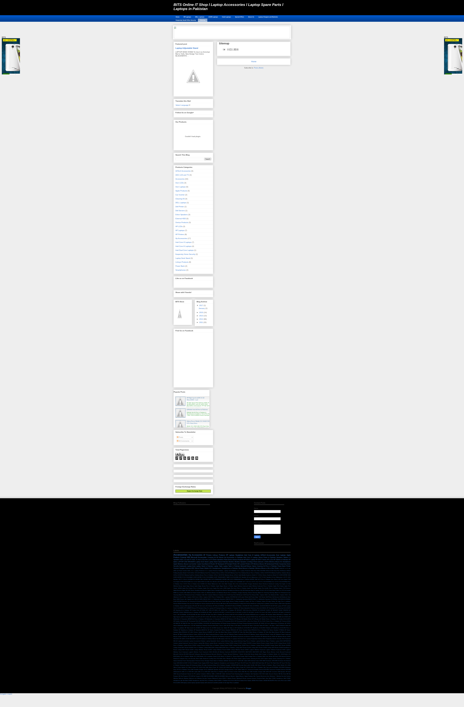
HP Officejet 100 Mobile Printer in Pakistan (264, 619)
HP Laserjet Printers (244, 564)
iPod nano (278, 680)
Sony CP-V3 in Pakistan (180, 669)
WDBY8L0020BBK (219, 676)
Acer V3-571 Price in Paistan (188, 583)
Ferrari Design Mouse (228, 601)
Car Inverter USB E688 (183, 592)
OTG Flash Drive (221, 658)
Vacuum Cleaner (273, 674)
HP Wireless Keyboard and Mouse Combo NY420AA (245, 636)
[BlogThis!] (230, 49)
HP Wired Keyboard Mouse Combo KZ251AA (190, 634)
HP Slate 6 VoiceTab (241, 625)
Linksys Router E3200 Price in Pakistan (244, 645)
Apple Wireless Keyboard (241, 586)
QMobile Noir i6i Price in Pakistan (197, 409)
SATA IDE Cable (242, 660)
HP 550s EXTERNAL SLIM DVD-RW (258, 605)
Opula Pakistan (223, 562)
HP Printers (179, 234)
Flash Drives (228, 559)
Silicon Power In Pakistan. (265, 665)
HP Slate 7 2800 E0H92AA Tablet (279, 625)
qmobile (216, 682)
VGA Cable (265, 674)
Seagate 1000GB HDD (232, 665)
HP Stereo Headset (213, 630)
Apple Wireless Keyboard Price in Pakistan (261, 586)
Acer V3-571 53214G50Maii (264, 581)
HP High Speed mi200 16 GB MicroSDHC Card (195, 399)
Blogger (248, 688)
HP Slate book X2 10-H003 (192, 627)
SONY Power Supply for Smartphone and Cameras (220, 663)
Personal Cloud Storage (202, 660)
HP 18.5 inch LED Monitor (205, 605)
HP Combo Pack (194, 610)
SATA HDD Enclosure (265, 660)
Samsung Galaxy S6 (185, 665)
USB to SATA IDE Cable (218, 674)
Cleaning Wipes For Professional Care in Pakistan (187, 594)
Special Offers (239, 17)
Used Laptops (226, 17)
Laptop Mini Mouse (203, 643)
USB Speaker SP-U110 (284, 671)
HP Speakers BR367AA (200, 630)
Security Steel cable (244, 665)
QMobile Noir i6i (228, 660)
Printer (288, 566)
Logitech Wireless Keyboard (257, 649)
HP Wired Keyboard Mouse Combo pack (215, 634)
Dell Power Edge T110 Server (257, 597)
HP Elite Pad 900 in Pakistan (214, 614)
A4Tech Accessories (183, 171)
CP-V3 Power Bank (270, 590)
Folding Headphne (239, 601)
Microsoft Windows (206, 654)
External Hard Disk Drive (214, 601)
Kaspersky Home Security (185, 254)
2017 (201, 305)
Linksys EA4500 (247, 643)
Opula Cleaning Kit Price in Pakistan (264, 566)
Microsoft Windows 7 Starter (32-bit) (238, 654)
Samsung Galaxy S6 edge (199, 665)
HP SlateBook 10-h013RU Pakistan (260, 627)
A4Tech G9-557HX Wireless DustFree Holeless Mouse (275, 573)
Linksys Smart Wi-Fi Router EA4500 (280, 645)
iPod (229, 680)
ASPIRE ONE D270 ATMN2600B (212, 579)
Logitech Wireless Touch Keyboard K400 (200, 652)
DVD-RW (232, 597)
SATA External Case (253, 660)
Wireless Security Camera (283, 676)
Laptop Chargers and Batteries (268, 17)
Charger (240, 592)
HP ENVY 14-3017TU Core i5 (257, 612)
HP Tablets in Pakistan (280, 559)
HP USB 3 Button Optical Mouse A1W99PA (200, 632)
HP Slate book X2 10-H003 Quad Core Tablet (214, 627)
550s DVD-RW (261, 570)
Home (177, 17)
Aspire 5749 (282, 588)
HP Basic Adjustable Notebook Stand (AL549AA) (252, 608)
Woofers (231, 562)
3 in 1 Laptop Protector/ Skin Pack (247, 570)
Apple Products (181, 191)
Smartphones (180, 270)
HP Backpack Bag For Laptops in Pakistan (226, 608)
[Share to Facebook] (235, 49)
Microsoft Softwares (194, 654)
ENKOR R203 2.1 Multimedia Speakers (259, 599)
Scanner (176, 568)
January (202, 308)
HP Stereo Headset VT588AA (275, 630)
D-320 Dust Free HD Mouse (234, 594)
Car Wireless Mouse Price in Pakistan (226, 592)
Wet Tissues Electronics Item (261, 676)
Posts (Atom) (258, 68)
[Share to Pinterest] (237, 49)
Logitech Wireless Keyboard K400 (275, 649)
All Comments (183, 441)
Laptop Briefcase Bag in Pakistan (265, 641)
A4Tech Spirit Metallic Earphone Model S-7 (246, 575)
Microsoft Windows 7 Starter (219, 654)
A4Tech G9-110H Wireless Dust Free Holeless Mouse (205, 573)
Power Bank (180, 266)
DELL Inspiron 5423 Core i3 (191, 597)
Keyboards (182, 566)
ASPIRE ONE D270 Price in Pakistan (260, 579)
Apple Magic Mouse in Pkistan (224, 586)
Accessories (180, 179)
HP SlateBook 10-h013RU (242, 627)
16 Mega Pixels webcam (255, 562)
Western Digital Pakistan (246, 676)
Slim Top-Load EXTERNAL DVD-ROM (274, 667)
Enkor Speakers (181, 215)
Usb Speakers (255, 674)
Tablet (239, 669)
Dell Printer (179, 207)
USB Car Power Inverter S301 (232, 671)
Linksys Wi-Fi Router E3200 (186, 649)
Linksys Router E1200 (271, 643)
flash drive (265, 678)
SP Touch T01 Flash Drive (272, 663)
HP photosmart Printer (271, 564)
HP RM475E (176, 623)
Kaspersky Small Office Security (186, 20)
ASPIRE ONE (199, 579)
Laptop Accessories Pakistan (197, 641)
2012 (201, 319)
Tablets (285, 557)
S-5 (234, 660)
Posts (180, 437)
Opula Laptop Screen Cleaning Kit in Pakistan (277, 658)
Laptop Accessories (183, 641)
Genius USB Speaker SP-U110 (188, 605)
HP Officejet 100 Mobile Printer (243, 619)
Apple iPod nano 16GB (220, 588)
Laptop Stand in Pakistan (204, 566)
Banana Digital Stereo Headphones (213, 590)
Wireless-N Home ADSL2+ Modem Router (224, 678)
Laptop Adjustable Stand (186, 48)
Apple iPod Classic (278, 586)
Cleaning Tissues (247, 592)
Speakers (279, 557)
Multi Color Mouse (268, 656)
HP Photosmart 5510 (193, 621)
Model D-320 (216, 656)
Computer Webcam (212, 594)
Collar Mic (204, 594)
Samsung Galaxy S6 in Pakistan (216, 665)
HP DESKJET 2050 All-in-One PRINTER (246, 610)
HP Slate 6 (232, 625)
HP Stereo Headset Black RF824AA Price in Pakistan (252, 630)
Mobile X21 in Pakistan (182, 656)
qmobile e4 (221, 682)
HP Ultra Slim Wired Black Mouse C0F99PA (225, 632)
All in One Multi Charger (225, 583)
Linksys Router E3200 (226, 645)
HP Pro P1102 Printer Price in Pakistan (268, 621)
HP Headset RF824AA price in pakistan (254, 614)
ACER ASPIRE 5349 (285, 575)
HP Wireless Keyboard (224, 636)
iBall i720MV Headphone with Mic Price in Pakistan (199, 680)
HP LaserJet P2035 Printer (250, 616)
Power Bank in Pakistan (216, 660)
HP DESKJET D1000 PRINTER (279, 610)
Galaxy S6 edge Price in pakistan (281, 601)
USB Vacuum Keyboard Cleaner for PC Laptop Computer (189, 674)
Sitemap (202, 20)
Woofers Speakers (241, 562)
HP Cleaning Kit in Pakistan (181, 610)
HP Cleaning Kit (271, 608)
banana (249, 678)
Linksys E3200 (238, 643)
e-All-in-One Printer (272, 568)
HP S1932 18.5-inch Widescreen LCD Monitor (271, 623)
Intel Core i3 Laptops (183, 242)
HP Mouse (220, 557)
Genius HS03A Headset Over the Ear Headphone (187, 603)
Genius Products (181, 222)
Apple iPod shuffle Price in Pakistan (268, 588)
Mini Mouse (251, 654)
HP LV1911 (206, 616)
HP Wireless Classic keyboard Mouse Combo (260, 634)
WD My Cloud (282, 674)
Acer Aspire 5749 (286, 579)
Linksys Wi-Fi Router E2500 (259, 647)
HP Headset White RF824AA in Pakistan (277, 614)
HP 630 (270, 605)
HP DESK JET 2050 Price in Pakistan (223, 610)
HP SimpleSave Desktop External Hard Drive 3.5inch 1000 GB (211, 625)
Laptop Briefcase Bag (227, 641)
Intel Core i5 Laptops (183, 246)
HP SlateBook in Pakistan (186, 630)
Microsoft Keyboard (285, 652)
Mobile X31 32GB (195, 656)
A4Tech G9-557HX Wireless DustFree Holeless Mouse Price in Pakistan (193, 575)
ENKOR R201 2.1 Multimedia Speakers (214, 599)
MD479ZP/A (256, 652)
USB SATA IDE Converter (270, 671)
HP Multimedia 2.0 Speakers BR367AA (215, 619)
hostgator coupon (6, 694)
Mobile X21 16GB (279, 654)
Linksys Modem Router (258, 643)
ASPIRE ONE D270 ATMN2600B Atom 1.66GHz (235, 579)
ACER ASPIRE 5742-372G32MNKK (203, 577)
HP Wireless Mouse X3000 (268, 636)
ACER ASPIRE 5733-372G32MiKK (183, 577)
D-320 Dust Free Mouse (249, 594)
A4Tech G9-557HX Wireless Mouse (223, 575)
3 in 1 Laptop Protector (197, 570)
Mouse (235, 656)
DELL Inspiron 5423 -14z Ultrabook (266, 594)
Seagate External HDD (186, 568)
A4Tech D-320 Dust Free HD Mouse (276, 570)
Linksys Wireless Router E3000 (240, 649)
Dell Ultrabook (283, 597)
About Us (251, 17)
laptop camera (187, 682)
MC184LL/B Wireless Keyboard (221, 652)
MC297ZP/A (241, 652)
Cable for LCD (280, 590)
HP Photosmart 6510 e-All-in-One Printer (245, 621)
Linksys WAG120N (209, 647)
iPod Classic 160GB (250, 680)
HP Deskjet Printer (231, 564)
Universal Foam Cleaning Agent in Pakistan (238, 674)
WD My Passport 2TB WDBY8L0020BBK (202, 676)
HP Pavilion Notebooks (179, 621)
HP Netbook (230, 619)
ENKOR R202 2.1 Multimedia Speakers (237, 599)
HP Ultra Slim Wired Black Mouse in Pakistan (250, 632)
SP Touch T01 (239, 663)
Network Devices (286, 656)
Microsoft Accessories (199, 557)
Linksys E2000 (229, 643)
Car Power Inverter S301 (197, 592)
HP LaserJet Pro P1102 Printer (267, 616)
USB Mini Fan (245, 671)
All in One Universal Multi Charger (242, 583)
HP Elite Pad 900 (201, 614)
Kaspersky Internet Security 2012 (275, 638)
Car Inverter (180, 195)
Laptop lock (221, 643)
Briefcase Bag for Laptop (252, 590)
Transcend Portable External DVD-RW (258, 669)
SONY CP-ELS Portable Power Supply (195, 663)
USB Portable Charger (256, 671)
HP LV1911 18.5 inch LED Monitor (219, 616)
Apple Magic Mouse (188, 586)
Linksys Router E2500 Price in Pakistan (208, 645)
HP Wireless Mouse (257, 564)
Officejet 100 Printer (232, 658)
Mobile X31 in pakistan (206, 656)
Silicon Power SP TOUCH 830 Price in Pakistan (249, 667)
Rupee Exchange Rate (194, 491)
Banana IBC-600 (240, 590)
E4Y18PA (200, 599)
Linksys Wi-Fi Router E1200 (243, 647)
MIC (261, 652)
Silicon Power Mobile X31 (180, 667)
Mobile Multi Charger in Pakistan (264, 654)
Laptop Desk (191, 566)
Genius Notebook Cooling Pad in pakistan (258, 603)
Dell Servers (180, 211)
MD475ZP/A (249, 652)
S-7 (236, 660)
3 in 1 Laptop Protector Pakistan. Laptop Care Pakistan (220, 570)
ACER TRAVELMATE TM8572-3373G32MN (226, 577)
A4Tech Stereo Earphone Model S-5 (268, 575)
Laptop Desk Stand (182, 258)
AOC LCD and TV (182, 175)
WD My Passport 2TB (185, 676)
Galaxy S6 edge (266, 601)
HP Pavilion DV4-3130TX (283, 619)
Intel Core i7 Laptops (231, 638)
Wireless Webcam (178, 678)
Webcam (227, 676)
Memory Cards (275, 652)
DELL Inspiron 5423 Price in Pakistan (210, 597)
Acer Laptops (180, 187)
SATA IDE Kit (180, 663)
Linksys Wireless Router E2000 (221, 649)
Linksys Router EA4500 (263, 645)
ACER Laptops (213, 17)
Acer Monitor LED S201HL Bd (218, 581)
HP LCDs (178, 226)
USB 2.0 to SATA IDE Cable (189, 671)
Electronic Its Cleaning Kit (189, 601)
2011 (201, 322)
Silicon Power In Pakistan (267, 557)
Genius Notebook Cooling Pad (237, 603)
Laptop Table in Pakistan (231, 566)
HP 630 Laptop (277, 605)
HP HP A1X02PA (238, 614)
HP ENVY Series (260, 559)
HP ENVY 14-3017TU (242, 612)
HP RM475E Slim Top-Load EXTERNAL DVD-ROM (195, 623)
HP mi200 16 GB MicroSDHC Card (189, 638)
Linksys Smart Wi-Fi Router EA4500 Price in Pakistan (188, 647)
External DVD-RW (202, 601)
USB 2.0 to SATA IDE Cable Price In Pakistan (211, 671)
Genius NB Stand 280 (222, 603)
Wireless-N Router (241, 678)
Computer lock (222, 594)
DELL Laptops (199, 17)
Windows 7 (273, 676)
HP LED (200, 616)
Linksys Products (181, 262)
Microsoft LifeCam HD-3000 (181, 654)
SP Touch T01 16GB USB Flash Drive (253, 663)
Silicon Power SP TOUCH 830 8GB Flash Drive (222, 667)
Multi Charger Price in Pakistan (253, 656)
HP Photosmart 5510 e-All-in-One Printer (210, 621)
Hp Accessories (181, 238)
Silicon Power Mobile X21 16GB (282, 665)
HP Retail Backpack (215, 623)
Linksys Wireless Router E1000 (203, 649)
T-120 (235, 669)
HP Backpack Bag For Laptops (205, 608)
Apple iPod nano (208, 588)
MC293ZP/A (234, 652)
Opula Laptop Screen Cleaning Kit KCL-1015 (251, 658)
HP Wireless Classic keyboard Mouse (237, 634)
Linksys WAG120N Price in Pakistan (225, 647)
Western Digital (235, 676)
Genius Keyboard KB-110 (209, 603)
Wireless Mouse (260, 568)
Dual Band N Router (208, 564)
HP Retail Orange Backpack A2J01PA (247, 623)
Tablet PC (244, 669)
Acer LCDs (179, 183)
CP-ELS (262, 590)
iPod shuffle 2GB (178, 682)
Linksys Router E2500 (190, 645)
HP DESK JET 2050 (206, 610)
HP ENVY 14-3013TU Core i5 (227, 612)
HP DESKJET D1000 (264, 610)
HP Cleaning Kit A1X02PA (283, 608)
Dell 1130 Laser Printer (241, 597)
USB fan (208, 674)
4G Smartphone (285, 562)
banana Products (257, 678)
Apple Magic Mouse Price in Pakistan (205, 586)
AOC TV (194, 559)
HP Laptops (187, 17)
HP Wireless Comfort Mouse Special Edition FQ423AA (203, 636)
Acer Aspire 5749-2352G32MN (181, 581)
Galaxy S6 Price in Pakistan (253, 601)
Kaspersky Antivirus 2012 (258, 638)
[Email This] (228, 49)
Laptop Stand (213, 562)
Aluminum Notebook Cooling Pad (272, 583)
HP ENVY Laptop (249, 559)
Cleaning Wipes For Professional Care (280, 592)
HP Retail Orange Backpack (229, 623)
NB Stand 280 (277, 656)
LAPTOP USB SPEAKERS (186, 562)
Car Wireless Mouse (210, 592)
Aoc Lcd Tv (209, 559)
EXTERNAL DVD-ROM (277, 599)
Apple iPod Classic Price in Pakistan (192, 588)
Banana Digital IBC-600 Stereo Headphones (189, 590)
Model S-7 (230, 656)
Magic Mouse (266, 652)
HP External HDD (227, 614)
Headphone (239, 555)
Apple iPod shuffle (252, 588)
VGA (260, 674)
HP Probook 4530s (285, 621)
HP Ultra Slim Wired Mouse (271, 632)
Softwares (288, 667)
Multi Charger (241, 656)
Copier (199, 564)
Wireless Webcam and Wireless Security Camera (198, 678)
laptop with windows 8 (207, 682)
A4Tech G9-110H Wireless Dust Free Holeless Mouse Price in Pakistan (240, 573)
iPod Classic (240, 680)
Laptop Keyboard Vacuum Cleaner (188, 643)
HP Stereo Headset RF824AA (227, 630)
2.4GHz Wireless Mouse (272, 562)
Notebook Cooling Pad (209, 658)
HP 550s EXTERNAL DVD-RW (221, 605)
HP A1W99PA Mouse (190, 608)
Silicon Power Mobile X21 (203, 568)
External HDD (180, 219)
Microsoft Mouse (246, 566)
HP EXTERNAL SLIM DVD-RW (186, 614)
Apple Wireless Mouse (180, 564)
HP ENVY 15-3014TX (272, 612)
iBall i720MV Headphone (276, 678)
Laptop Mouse (213, 643)
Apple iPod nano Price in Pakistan (237, 588)
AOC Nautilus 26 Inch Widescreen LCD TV (251, 577)
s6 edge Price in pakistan (232, 682)
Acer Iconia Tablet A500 (197, 581)
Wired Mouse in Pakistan (246, 568)
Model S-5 (223, 656)
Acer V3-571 (252, 581)
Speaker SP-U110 (219, 669)
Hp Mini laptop (221, 638)
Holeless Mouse (211, 638)
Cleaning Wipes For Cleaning (260, 592)
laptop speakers (196, 682)
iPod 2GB (234, 680)
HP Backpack (219, 564)
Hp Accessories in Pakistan (233, 557)
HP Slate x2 (231, 627)
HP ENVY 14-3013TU (213, 612)
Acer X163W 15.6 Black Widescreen (207, 583)
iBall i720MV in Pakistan (221, 680)
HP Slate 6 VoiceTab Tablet (255, 625)
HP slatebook (203, 638)
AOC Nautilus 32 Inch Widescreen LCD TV (275, 577)
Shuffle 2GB (253, 665)
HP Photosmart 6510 (228, 621)
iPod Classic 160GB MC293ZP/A (265, 680)
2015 (201, 312)
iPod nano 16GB (286, 680)
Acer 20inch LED (275, 579)
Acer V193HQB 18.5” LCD (241, 581)
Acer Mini (207, 581)
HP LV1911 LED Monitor (236, 616)
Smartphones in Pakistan (229, 568)
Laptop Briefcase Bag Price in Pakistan (244, 641)
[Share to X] (233, 49)
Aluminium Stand (257, 583)
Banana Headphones (229, 590)
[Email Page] (224, 49)
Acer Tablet (230, 581)
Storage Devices (229, 669)
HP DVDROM (202, 612)
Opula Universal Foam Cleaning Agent (184, 660)
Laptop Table (218, 566)
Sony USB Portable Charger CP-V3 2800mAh (200, 669)
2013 (201, 316)
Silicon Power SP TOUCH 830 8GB (198, 667)
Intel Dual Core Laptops (184, 250)
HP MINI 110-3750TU (283, 616)
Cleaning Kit (180, 199)
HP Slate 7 (266, 625)
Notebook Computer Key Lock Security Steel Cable (188, 658)
